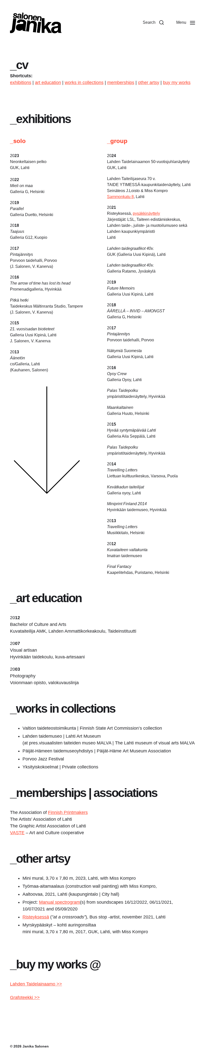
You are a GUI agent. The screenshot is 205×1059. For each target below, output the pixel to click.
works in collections (84, 82)
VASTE (17, 832)
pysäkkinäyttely (146, 213)
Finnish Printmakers (68, 812)
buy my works (176, 82)
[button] (153, 22)
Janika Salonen (35, 1046)
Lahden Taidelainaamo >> (36, 983)
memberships (120, 82)
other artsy (148, 82)
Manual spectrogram (59, 902)
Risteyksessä (35, 916)
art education (48, 82)
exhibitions (20, 82)
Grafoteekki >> (25, 997)
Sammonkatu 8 (120, 197)
